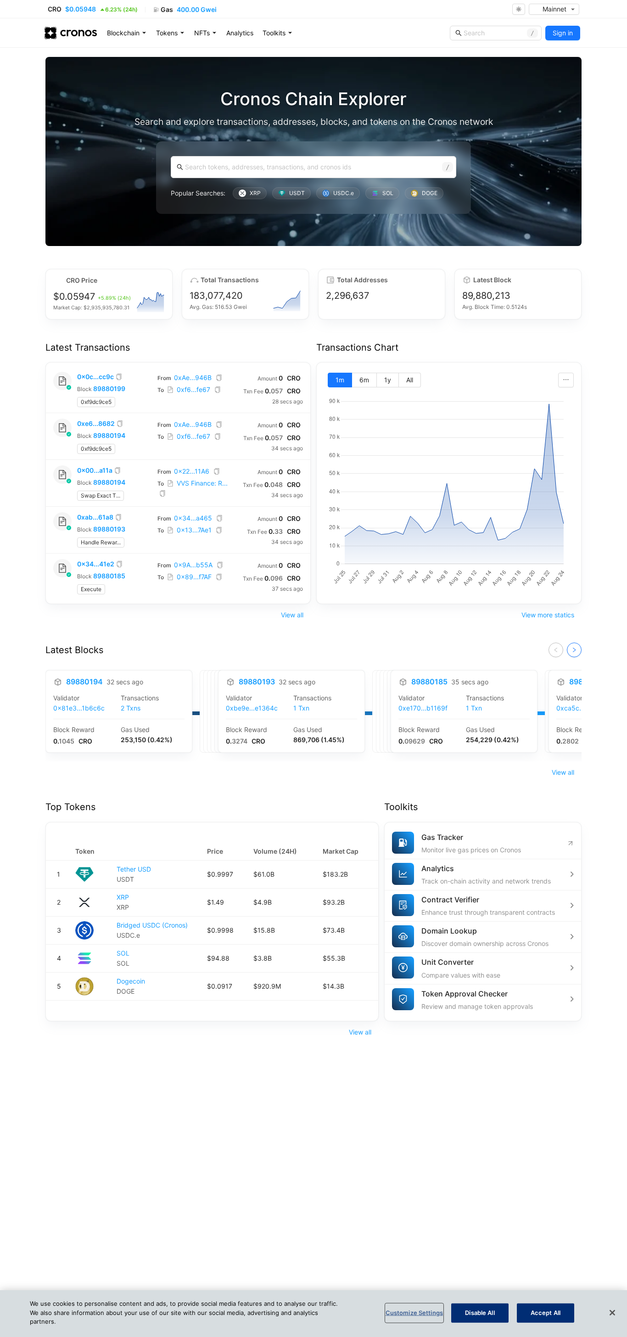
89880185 (109, 576)
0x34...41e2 (95, 564)
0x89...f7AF (194, 577)
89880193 (109, 529)
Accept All (545, 1312)
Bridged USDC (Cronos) (152, 925)
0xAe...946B (193, 377)
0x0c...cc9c (95, 376)
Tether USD (134, 869)
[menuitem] (126, 33)
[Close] (612, 1313)
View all (292, 615)
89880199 (109, 388)
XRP (123, 897)
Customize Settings (414, 1312)
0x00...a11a (94, 470)
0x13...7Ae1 (194, 530)
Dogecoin (131, 981)
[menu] (240, 33)
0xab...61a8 (95, 517)
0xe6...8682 (96, 423)
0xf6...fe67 (193, 389)
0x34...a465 (193, 518)
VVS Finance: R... (202, 483)
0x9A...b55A (193, 565)
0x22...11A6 (191, 471)
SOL (123, 953)
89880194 (109, 435)
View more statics (547, 615)
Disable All (479, 1312)
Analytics (239, 33)
